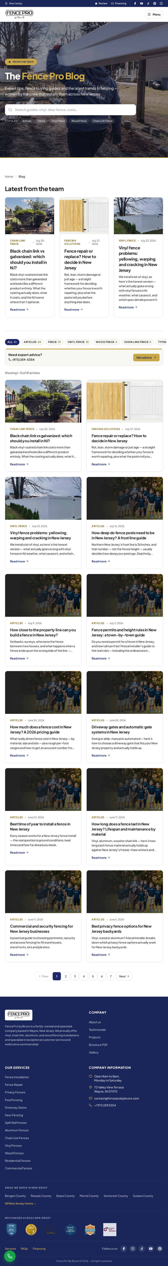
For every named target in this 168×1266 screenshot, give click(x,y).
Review (103, 3)
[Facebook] (135, 3)
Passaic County (41, 1196)
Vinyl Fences (13, 1145)
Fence (41, 120)
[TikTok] (148, 3)
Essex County (65, 1196)
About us (95, 1022)
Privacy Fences (15, 1092)
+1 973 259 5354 (105, 1105)
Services (10, 1248)
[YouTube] (141, 3)
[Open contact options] (10, 1256)
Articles (27, 120)
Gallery (94, 1052)
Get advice (144, 357)
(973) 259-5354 (23, 359)
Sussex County (143, 1196)
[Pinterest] (155, 3)
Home (9, 176)
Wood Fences (14, 1153)
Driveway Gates (15, 1107)
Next (122, 976)
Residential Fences (18, 1160)
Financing (120, 3)
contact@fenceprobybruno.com (116, 1098)
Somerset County (116, 1196)
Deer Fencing (14, 1115)
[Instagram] (161, 3)
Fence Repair (14, 1084)
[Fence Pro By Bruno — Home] (19, 14)
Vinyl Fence (58, 120)
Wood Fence (79, 120)
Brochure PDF (98, 1045)
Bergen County (15, 1196)
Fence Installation (17, 1077)
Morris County (89, 1196)
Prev (45, 976)
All (12, 342)
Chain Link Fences (17, 1138)
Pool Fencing (13, 1100)
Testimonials (97, 1029)
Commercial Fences (18, 1168)
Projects (94, 1037)
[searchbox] (70, 109)
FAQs (24, 1248)
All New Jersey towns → (20, 1203)
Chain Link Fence (102, 120)
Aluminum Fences (17, 1130)
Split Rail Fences (16, 1122)
